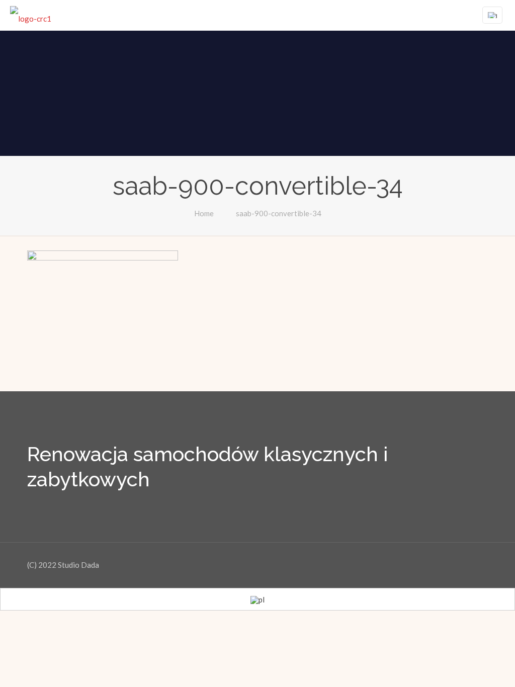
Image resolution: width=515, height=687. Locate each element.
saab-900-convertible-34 (278, 213)
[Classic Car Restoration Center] (30, 15)
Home (204, 213)
